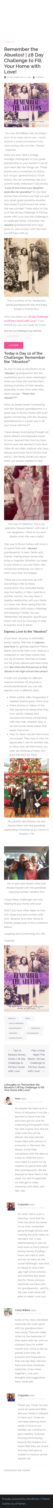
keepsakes (35, 1028)
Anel (17, 1098)
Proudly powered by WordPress (20, 1499)
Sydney (6, 1503)
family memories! (16, 1023)
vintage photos (15, 1038)
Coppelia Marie (26, 4)
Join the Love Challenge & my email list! (22, 331)
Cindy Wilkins (22, 1310)
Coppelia (40, 77)
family (28, 1018)
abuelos (11, 1018)
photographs (33, 1033)
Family (9, 42)
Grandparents (15, 1028)
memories (13, 1033)
